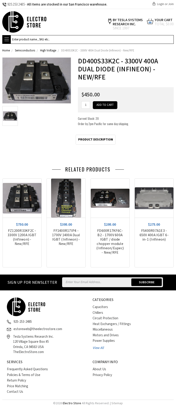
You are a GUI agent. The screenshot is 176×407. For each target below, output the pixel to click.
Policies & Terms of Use (23, 375)
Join (171, 4)
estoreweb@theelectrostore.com (38, 329)
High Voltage (48, 51)
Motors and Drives (106, 335)
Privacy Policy (102, 375)
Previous (165, 170)
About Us (99, 369)
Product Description (95, 140)
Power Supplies (104, 341)
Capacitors (100, 307)
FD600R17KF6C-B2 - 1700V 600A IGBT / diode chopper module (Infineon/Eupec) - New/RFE (110, 241)
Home (6, 51)
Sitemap (117, 403)
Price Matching (17, 386)
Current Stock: (103, 121)
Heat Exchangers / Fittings (112, 324)
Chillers (98, 313)
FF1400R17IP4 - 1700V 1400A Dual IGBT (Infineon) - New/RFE (66, 237)
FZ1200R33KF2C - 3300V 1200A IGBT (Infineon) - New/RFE (22, 237)
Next (172, 170)
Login (160, 4)
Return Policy (16, 380)
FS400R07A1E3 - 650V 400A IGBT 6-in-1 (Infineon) (154, 235)
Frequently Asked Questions (27, 369)
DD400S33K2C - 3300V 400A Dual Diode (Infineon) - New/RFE (97, 51)
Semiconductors (25, 51)
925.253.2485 (16, 4)
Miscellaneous (103, 329)
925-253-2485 (23, 322)
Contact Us (15, 392)
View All (98, 348)
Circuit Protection (105, 318)
